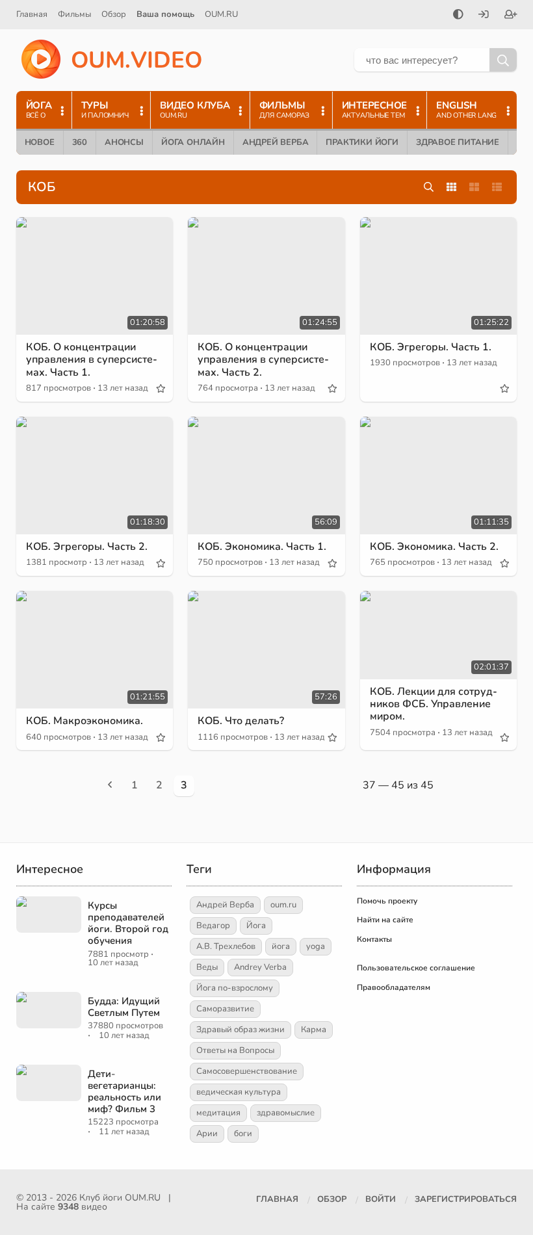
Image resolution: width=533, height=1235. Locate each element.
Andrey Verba (260, 967)
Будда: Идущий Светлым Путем (124, 1006)
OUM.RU (221, 14)
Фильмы (74, 14)
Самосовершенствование (246, 1071)
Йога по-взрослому (234, 988)
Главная (31, 14)
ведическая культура (238, 1092)
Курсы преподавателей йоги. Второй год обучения (128, 923)
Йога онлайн (193, 142)
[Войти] (483, 15)
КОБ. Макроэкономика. (84, 721)
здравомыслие (286, 1113)
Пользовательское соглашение (416, 968)
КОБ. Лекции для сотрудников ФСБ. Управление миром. (433, 703)
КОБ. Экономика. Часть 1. (262, 547)
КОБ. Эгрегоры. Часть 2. (87, 547)
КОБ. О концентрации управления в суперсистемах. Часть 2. (263, 359)
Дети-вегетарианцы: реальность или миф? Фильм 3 (124, 1091)
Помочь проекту (387, 901)
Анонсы (124, 142)
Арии (207, 1133)
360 (79, 142)
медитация (218, 1113)
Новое (40, 142)
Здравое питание (457, 142)
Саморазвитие (225, 1009)
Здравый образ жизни (240, 1029)
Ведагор (213, 925)
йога (281, 946)
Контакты (374, 939)
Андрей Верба (275, 142)
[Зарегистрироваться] (510, 15)
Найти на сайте (385, 920)
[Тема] (458, 15)
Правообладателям (393, 987)
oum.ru (283, 905)
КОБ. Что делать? (241, 721)
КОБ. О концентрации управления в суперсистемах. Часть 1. (91, 359)
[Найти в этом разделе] (429, 187)
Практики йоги (362, 142)
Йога (256, 925)
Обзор (113, 14)
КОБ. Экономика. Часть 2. (434, 547)
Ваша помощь (165, 14)
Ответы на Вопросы (235, 1050)
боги (243, 1133)
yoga (315, 946)
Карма (313, 1029)
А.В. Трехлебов (225, 946)
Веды (207, 967)
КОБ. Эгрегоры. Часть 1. (430, 347)
